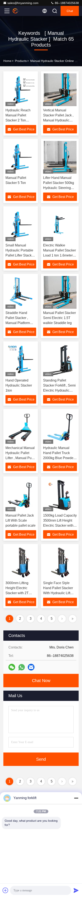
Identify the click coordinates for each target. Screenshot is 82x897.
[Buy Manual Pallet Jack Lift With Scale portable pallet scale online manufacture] (20, 495)
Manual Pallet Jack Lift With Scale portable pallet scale (20, 520)
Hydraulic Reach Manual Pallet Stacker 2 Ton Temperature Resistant (17, 120)
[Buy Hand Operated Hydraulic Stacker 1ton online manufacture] (20, 360)
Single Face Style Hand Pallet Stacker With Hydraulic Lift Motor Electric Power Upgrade (58, 593)
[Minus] (76, 798)
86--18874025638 (66, 3)
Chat (70, 11)
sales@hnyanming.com (22, 3)
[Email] (31, 667)
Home (7, 60)
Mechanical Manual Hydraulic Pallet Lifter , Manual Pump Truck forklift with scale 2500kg (20, 458)
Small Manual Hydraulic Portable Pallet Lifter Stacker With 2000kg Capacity (19, 255)
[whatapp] (21, 667)
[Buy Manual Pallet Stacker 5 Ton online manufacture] (20, 157)
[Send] (76, 890)
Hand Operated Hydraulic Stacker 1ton (18, 385)
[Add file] (5, 890)
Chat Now (41, 680)
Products (21, 60)
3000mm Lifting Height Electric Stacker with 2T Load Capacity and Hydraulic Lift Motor (19, 593)
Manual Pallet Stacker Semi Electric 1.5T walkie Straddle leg (59, 318)
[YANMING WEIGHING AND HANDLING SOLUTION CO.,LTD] (20, 11)
